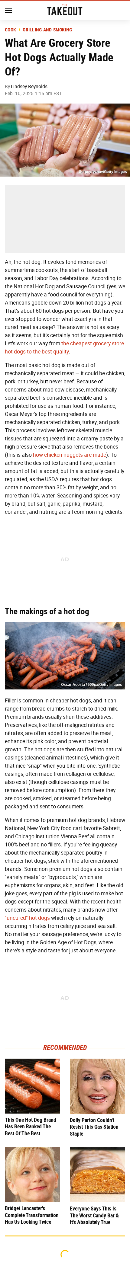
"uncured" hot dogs (27, 918)
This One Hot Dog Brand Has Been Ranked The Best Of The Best (30, 1127)
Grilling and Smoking (47, 29)
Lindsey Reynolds (29, 86)
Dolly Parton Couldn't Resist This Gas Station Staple (94, 1127)
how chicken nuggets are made (69, 455)
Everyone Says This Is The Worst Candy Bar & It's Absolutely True (94, 1215)
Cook (10, 29)
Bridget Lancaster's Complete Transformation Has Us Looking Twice (32, 1215)
